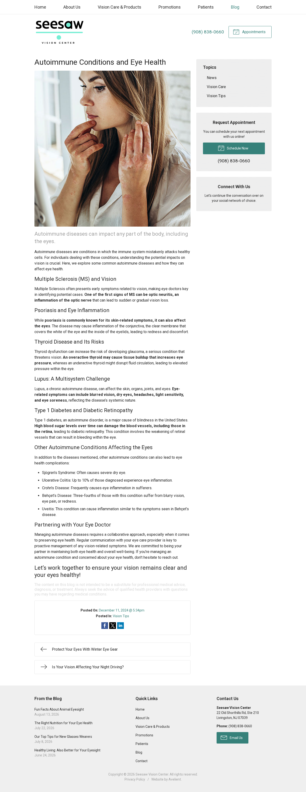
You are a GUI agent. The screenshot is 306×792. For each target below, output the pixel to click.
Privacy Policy (135, 779)
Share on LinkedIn (120, 625)
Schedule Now (237, 148)
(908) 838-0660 (208, 32)
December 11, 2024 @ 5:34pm (121, 610)
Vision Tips (121, 616)
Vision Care (216, 87)
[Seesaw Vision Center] (59, 32)
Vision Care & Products (119, 7)
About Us (72, 7)
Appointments (253, 32)
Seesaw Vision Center (152, 774)
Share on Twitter (112, 625)
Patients (206, 7)
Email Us (236, 738)
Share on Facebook (104, 625)
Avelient (175, 779)
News (212, 77)
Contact (264, 7)
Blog (235, 7)
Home (40, 7)
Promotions (169, 7)
